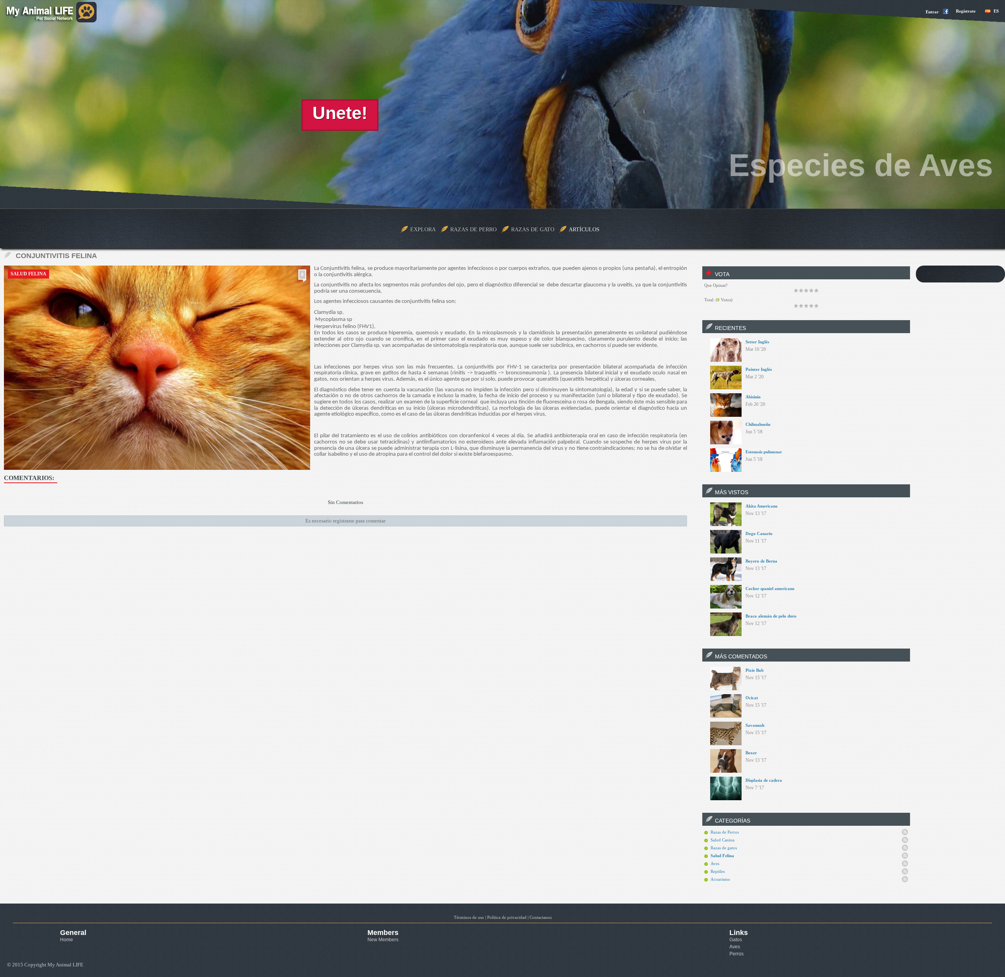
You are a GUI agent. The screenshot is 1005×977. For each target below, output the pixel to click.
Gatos (735, 939)
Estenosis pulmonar (764, 451)
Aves (715, 863)
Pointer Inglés (759, 369)
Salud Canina (723, 840)
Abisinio (753, 396)
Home (66, 939)
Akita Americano (762, 506)
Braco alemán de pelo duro (771, 616)
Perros (736, 954)
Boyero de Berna (761, 561)
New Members (382, 939)
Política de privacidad (506, 917)
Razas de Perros (725, 832)
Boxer (751, 752)
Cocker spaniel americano (770, 588)
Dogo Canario (759, 533)
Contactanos (541, 917)
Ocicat (752, 697)
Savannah (755, 725)
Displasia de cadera (764, 780)
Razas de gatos (724, 847)
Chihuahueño (758, 424)
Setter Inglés (757, 341)
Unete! (339, 113)
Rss (905, 832)
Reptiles (718, 871)
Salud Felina (28, 274)
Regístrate (966, 11)
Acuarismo (720, 879)
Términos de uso (469, 917)
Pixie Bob (755, 670)
